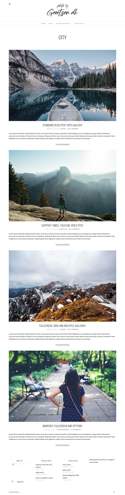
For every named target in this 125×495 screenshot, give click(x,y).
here (96, 462)
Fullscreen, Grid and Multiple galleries (62, 326)
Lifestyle (63, 229)
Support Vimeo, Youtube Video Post (62, 225)
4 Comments (76, 429)
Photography (63, 429)
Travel (63, 129)
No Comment (73, 129)
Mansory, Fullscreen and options (62, 426)
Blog (51, 23)
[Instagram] (9, 4)
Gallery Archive (63, 23)
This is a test (66, 464)
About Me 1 (79, 23)
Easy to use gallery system (44, 478)
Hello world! (40, 472)
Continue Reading (63, 144)
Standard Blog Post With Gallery (62, 125)
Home (43, 23)
